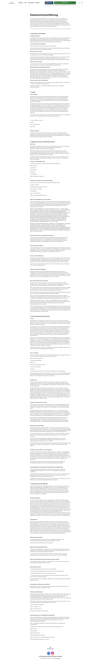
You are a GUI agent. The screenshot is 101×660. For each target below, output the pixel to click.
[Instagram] (82, 2)
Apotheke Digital (57, 658)
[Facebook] (79, 2)
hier (54, 637)
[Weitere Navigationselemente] (41, 2)
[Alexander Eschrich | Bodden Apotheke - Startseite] (11, 2)
